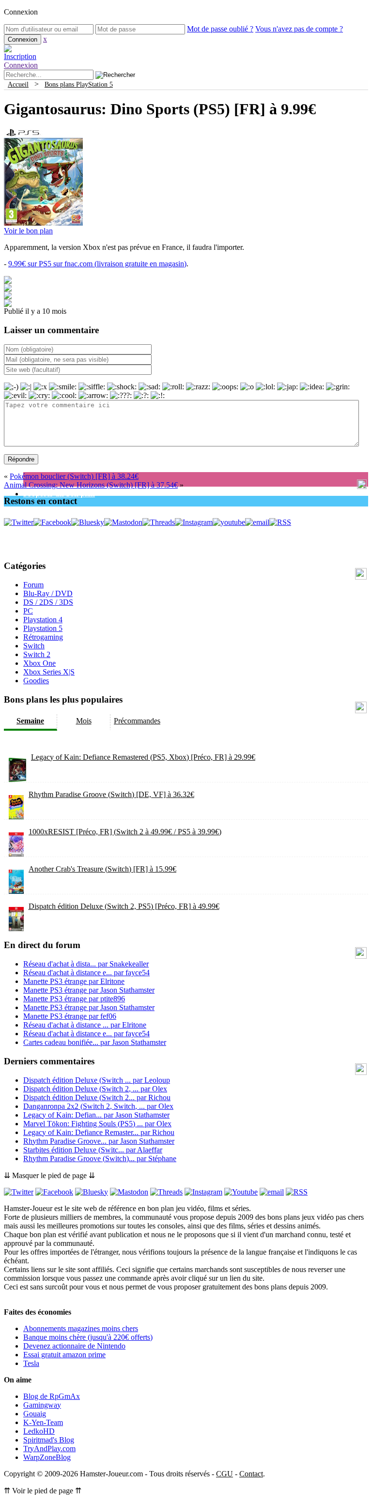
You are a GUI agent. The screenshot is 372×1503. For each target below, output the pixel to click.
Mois (84, 721)
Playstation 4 (42, 619)
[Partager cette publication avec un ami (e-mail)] (8, 304)
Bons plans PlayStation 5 (79, 84)
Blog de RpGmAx (51, 1396)
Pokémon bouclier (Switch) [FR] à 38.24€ (74, 476)
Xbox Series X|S (49, 672)
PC (28, 611)
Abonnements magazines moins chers (80, 1328)
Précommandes (137, 721)
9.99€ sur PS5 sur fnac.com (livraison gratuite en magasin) (97, 264)
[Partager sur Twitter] (8, 289)
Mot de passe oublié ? (220, 29)
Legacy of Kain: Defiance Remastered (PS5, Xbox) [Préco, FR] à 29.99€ (143, 757)
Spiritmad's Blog (48, 1440)
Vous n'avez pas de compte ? (299, 29)
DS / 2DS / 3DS (48, 602)
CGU (224, 1474)
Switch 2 (36, 654)
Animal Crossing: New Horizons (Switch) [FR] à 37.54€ (91, 485)
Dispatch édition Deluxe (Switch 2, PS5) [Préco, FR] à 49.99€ (124, 906)
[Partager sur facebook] (8, 281)
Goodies (36, 680)
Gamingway (42, 1405)
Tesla (31, 1363)
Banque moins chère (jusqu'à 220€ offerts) (88, 1337)
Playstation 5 (42, 628)
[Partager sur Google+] (8, 296)
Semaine (30, 721)
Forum (33, 585)
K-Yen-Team (43, 1422)
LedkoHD (39, 1431)
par (86, 964)
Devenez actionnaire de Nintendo (74, 1346)
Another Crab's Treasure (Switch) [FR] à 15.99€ (102, 869)
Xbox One (39, 663)
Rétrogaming (43, 637)
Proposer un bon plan (59, 494)
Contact (251, 1474)
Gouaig (34, 1414)
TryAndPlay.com (49, 1448)
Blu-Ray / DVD (48, 593)
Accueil (18, 84)
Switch (34, 646)
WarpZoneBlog (47, 1457)
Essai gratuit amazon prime (64, 1354)
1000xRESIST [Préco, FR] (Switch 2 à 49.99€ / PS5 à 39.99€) (125, 832)
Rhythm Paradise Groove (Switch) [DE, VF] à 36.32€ (111, 794)
